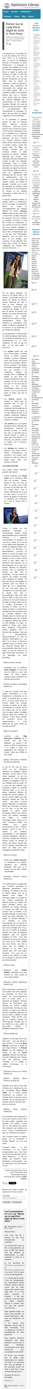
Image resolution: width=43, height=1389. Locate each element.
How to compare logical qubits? (36, 72)
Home (6, 12)
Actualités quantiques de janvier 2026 (37, 95)
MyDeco (18, 614)
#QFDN (34, 367)
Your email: (6, 1196)
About (30, 16)
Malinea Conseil (18, 124)
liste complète (36, 218)
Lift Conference (21, 499)
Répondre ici (9, 1380)
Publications (26, 12)
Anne (10, 1385)
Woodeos (23, 641)
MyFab (15, 621)
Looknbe (7, 736)
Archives (14, 12)
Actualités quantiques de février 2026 (37, 89)
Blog (24, 16)
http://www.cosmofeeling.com (15, 1265)
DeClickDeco (14, 639)
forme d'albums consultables (36, 252)
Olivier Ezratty (21, 1174)
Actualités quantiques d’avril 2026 (37, 59)
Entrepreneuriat (9, 1176)
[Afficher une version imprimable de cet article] (10, 44)
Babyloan (7, 970)
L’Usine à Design (10, 476)
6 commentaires (16, 41)
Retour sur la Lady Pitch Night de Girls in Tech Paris (15, 28)
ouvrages (8, 186)
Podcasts (7, 16)
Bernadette (12, 1227)
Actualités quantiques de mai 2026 (37, 43)
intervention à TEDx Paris (12, 193)
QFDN (34, 434)
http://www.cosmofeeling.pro (14, 1270)
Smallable (8, 667)
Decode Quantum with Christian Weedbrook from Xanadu (37, 80)
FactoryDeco (22, 627)
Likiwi (6, 860)
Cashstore (6, 126)
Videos (16, 16)
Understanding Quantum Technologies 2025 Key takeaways (36, 149)
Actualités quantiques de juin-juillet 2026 (37, 36)
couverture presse (14, 719)
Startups (19, 1176)
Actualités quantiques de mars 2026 (37, 66)
